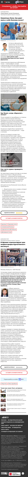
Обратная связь (6, 427)
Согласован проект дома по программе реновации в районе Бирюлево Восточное (16, 395)
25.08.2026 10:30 (5, 239)
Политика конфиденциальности (9, 469)
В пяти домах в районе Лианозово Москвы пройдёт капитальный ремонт (16, 390)
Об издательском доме (15, 420)
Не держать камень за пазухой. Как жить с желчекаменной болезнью (12, 101)
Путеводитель (16, 427)
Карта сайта (5, 429)
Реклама (4, 420)
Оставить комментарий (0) (14, 218)
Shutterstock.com (11, 40)
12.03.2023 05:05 (5, 11)
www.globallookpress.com (7, 267)
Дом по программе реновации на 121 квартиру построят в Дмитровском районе (16, 400)
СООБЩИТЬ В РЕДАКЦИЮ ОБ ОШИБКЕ (12, 431)
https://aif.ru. (21, 466)
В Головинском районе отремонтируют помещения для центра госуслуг (15, 404)
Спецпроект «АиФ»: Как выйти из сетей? (14, 7)
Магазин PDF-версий (16, 425)
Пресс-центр (5, 425)
